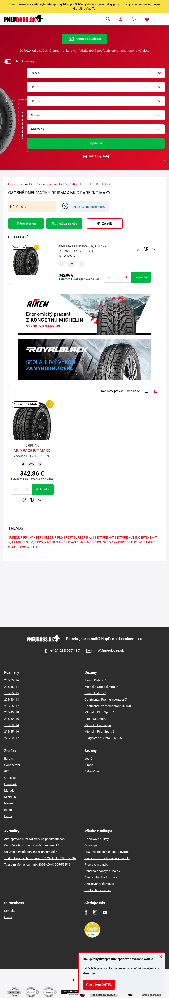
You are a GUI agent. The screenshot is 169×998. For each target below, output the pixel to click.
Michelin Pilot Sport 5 (99, 731)
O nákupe (90, 845)
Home (12, 184)
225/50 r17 (11, 738)
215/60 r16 (11, 719)
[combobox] (96, 73)
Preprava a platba (96, 864)
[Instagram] (95, 912)
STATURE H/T (104, 537)
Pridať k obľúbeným (138, 249)
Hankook (10, 784)
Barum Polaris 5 (95, 680)
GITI (7, 771)
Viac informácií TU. (99, 984)
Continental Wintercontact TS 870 (107, 706)
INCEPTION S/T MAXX (101, 542)
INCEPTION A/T (146, 537)
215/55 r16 (11, 731)
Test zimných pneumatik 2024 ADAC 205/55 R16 (37, 864)
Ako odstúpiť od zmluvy (100, 877)
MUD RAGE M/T (25, 542)
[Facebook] (86, 912)
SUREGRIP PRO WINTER (24, 537)
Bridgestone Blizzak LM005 (103, 738)
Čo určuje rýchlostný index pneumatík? (30, 852)
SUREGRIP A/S (84, 537)
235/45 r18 (11, 712)
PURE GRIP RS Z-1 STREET (136, 542)
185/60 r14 (11, 725)
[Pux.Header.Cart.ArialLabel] (134, 19)
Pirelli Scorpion (95, 719)
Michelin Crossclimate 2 (101, 687)
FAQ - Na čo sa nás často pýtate (106, 852)
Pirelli (8, 816)
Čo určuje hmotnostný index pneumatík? (31, 845)
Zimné (88, 765)
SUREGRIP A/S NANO (71, 542)
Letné (88, 758)
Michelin (10, 797)
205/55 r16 (11, 680)
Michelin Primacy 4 (97, 725)
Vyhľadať (96, 143)
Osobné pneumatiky (49, 184)
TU (93, 8)
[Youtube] (104, 912)
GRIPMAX (71, 184)
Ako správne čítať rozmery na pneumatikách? (35, 839)
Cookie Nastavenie (97, 890)
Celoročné (91, 771)
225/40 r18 (11, 699)
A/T (10, 542)
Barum (8, 758)
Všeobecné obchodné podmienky (107, 858)
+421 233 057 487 (65, 651)
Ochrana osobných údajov (102, 871)
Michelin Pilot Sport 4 (99, 712)
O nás (8, 917)
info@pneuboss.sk (108, 650)
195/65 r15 (11, 693)
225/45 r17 (11, 687)
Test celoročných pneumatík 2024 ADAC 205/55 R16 (40, 858)
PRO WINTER (46, 542)
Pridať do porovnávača (146, 249)
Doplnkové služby (96, 839)
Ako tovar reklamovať (99, 884)
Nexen (8, 803)
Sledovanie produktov (154, 249)
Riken (8, 810)
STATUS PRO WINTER (23, 547)
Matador (10, 790)
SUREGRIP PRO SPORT (57, 537)
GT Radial (10, 778)
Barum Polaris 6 (95, 693)
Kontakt (9, 911)
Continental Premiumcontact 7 (105, 699)
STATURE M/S (124, 537)
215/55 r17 (11, 706)
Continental (12, 765)
